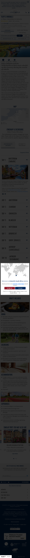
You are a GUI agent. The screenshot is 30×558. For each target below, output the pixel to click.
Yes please (20, 288)
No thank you (9, 288)
